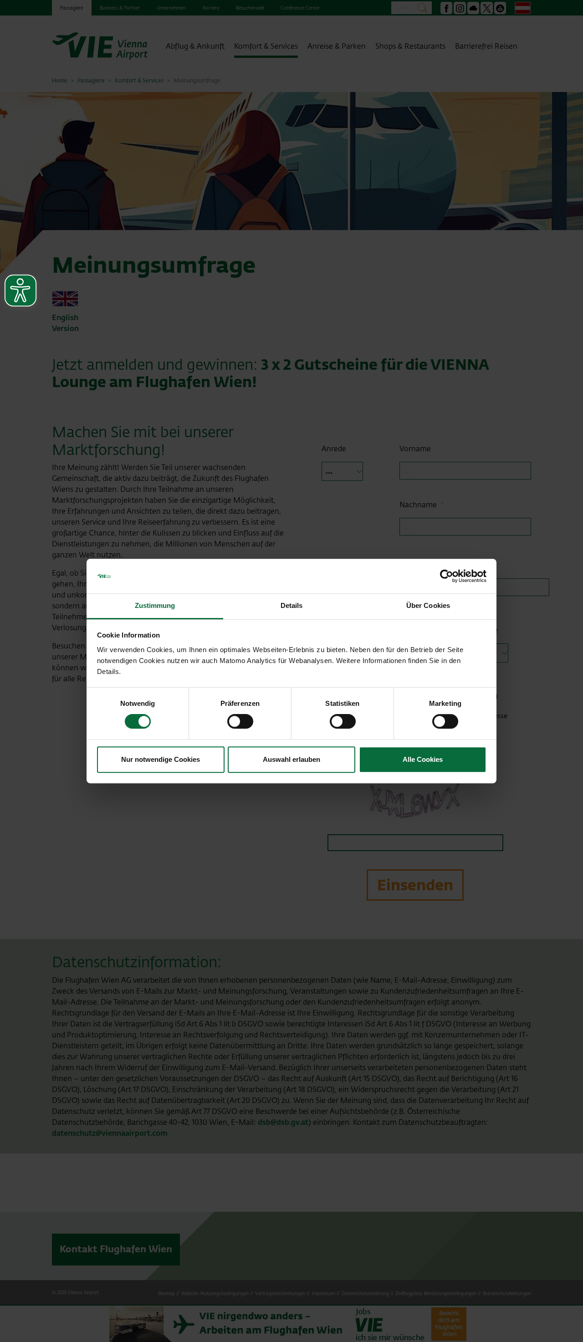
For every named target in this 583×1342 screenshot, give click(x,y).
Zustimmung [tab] (155, 606)
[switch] (240, 721)
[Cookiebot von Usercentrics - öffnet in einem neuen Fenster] (446, 576)
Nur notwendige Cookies (160, 759)
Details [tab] (292, 606)
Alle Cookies (423, 759)
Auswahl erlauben (291, 759)
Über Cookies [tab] (428, 606)
